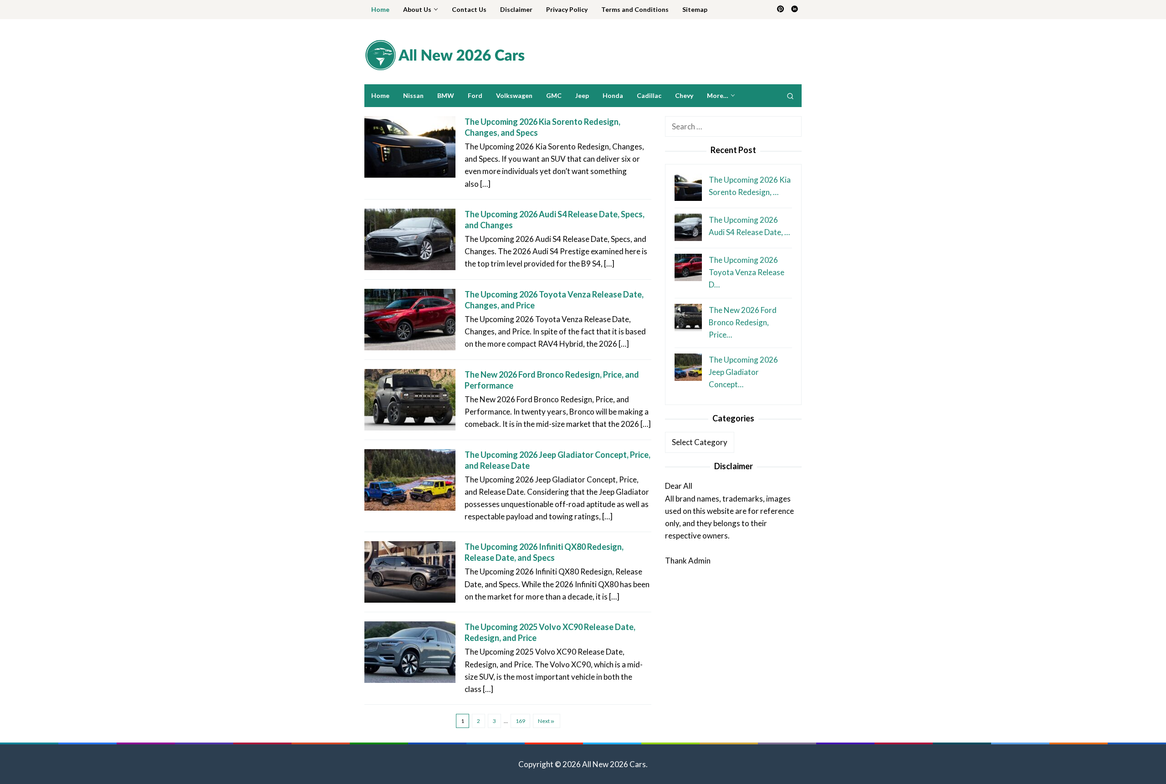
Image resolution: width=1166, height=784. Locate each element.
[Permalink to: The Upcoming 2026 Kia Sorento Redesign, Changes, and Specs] (409, 146)
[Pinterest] (780, 9)
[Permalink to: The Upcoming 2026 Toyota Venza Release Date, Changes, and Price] (409, 318)
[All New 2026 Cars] (444, 54)
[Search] (790, 95)
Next (544, 720)
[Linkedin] (795, 9)
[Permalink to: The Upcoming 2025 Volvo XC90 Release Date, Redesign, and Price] (409, 651)
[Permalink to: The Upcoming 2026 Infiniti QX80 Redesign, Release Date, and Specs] (409, 571)
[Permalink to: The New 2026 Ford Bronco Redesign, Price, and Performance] (409, 399)
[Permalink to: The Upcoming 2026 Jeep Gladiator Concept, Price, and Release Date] (409, 479)
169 (520, 720)
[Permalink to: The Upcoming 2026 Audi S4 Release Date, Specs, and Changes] (409, 238)
